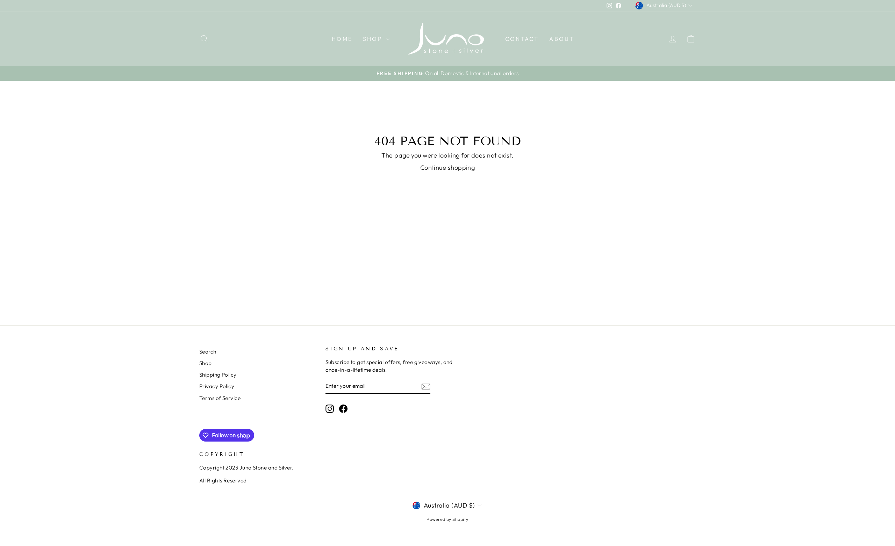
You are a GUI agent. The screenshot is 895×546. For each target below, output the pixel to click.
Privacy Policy (216, 386)
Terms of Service (220, 398)
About (561, 38)
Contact (522, 38)
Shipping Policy (218, 374)
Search (207, 351)
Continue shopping (447, 167)
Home (342, 38)
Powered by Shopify (447, 519)
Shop (374, 38)
